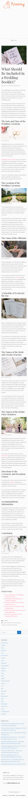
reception (11, 482)
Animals (3, 645)
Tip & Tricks (4, 706)
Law (2, 686)
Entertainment (5, 665)
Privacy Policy (11, 795)
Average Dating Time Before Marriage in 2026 (13, 764)
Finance (3, 670)
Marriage (3, 691)
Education (3, 663)
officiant (17, 277)
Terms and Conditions (21, 795)
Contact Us (5, 795)
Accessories (4, 643)
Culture (3, 658)
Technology (4, 704)
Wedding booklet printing (8, 159)
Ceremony (14, 622)
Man (2, 688)
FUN (2, 676)
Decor (2, 660)
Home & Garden (5, 681)
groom (19, 622)
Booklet (5, 622)
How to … (3, 683)
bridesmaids (4, 455)
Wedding (14, 625)
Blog (2, 648)
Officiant (3, 625)
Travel (2, 709)
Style (2, 701)
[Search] (19, 632)
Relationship (4, 696)
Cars (2, 653)
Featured (3, 668)
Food (2, 673)
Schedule (9, 625)
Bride (9, 622)
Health (3, 678)
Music (2, 693)
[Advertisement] (14, 24)
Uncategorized (5, 711)
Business (3, 650)
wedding (5, 620)
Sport (2, 699)
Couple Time (4, 655)
